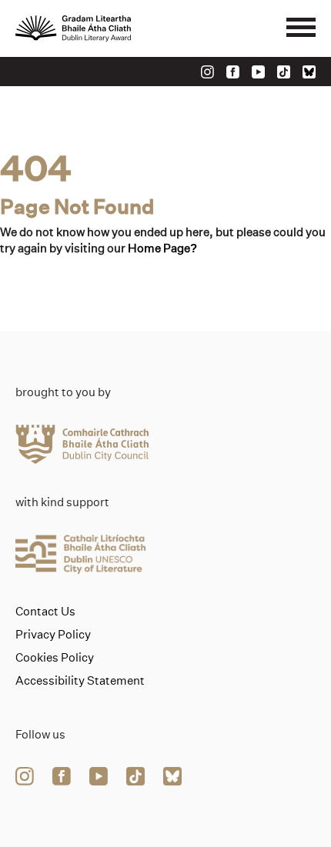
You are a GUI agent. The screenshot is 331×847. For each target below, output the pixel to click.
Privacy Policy (53, 635)
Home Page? (162, 248)
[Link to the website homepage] (107, 28)
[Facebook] (232, 71)
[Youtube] (258, 71)
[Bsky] (309, 71)
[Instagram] (207, 71)
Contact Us (45, 612)
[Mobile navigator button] (301, 28)
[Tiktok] (283, 71)
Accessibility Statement (80, 681)
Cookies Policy (54, 658)
